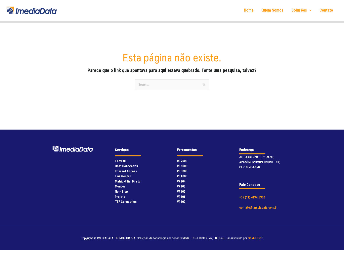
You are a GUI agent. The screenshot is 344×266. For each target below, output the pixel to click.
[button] (309, 10)
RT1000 (182, 176)
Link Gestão (123, 176)
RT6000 (182, 166)
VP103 (181, 186)
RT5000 (182, 171)
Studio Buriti (255, 238)
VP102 (181, 191)
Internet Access (126, 171)
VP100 (181, 202)
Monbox (120, 186)
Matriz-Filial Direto (128, 181)
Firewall (120, 161)
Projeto (120, 197)
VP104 (181, 181)
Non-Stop (121, 191)
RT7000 (182, 161)
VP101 (181, 197)
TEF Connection (126, 202)
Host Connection (126, 166)
